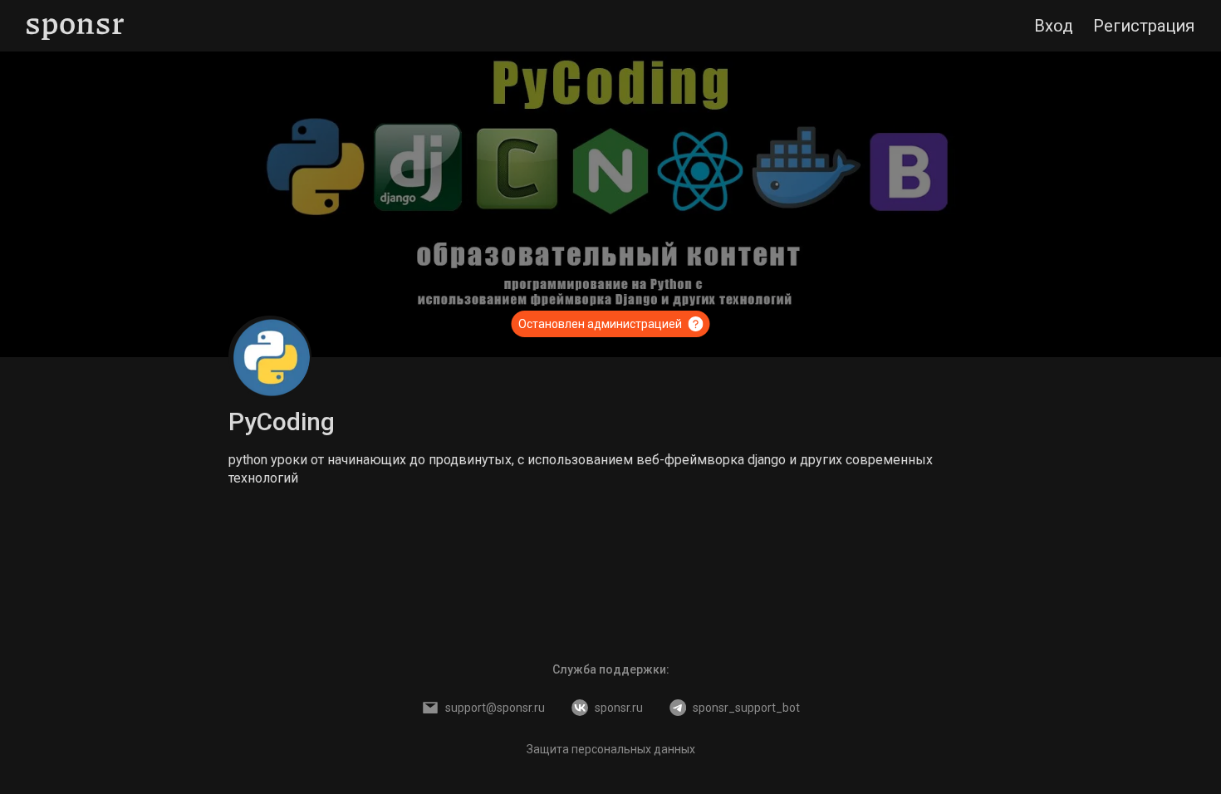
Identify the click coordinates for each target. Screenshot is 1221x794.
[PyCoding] (269, 357)
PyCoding (281, 421)
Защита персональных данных (611, 749)
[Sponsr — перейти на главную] (75, 26)
